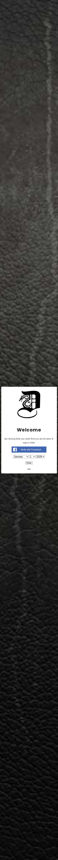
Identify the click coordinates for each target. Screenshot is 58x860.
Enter (29, 463)
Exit (29, 469)
